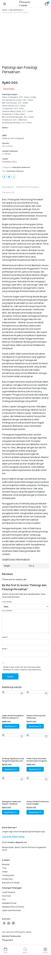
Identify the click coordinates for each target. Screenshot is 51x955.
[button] (46, 3)
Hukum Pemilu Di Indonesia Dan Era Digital (38, 802)
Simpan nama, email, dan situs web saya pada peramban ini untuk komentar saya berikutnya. (22, 668)
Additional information (27, 186)
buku (9, 171)
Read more (9, 726)
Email (4, 648)
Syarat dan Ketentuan (11, 910)
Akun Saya (6, 895)
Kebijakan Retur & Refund (13, 906)
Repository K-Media (10, 882)
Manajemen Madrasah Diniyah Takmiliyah (11, 802)
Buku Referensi (16, 10)
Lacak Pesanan (8, 892)
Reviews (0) (8, 192)
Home (4, 10)
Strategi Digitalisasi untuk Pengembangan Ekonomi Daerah (13, 760)
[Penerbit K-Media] (25, 4)
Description (8, 186)
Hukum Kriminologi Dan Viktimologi (36, 716)
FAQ (4, 899)
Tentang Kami (8, 875)
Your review (7, 610)
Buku (15, 167)
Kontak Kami (7, 879)
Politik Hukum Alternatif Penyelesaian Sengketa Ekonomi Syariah (37, 760)
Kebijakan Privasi (9, 903)
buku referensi (17, 171)
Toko (4, 868)
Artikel (5, 871)
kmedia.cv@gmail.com (17, 842)
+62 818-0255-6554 (13, 836)
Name (5, 637)
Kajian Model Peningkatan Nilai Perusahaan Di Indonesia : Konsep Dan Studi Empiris (13, 719)
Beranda (5, 864)
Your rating (7, 601)
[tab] (8, 186)
